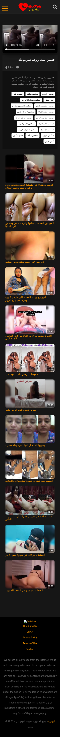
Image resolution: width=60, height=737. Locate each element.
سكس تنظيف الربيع (27, 129)
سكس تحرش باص (25, 111)
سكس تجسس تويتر (45, 105)
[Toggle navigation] (5, 7)
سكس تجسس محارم (21, 105)
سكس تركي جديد (24, 117)
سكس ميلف (32, 94)
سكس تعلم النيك (46, 123)
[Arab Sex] (30, 621)
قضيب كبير (18, 94)
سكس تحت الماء (46, 111)
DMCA (30, 631)
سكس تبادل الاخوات (31, 100)
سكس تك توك (47, 129)
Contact (30, 649)
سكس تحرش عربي (45, 117)
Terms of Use (30, 643)
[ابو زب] (30, 7)
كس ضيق (49, 100)
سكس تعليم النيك (26, 123)
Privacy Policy (30, 637)
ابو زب (51, 721)
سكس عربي (48, 94)
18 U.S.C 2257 (30, 626)
